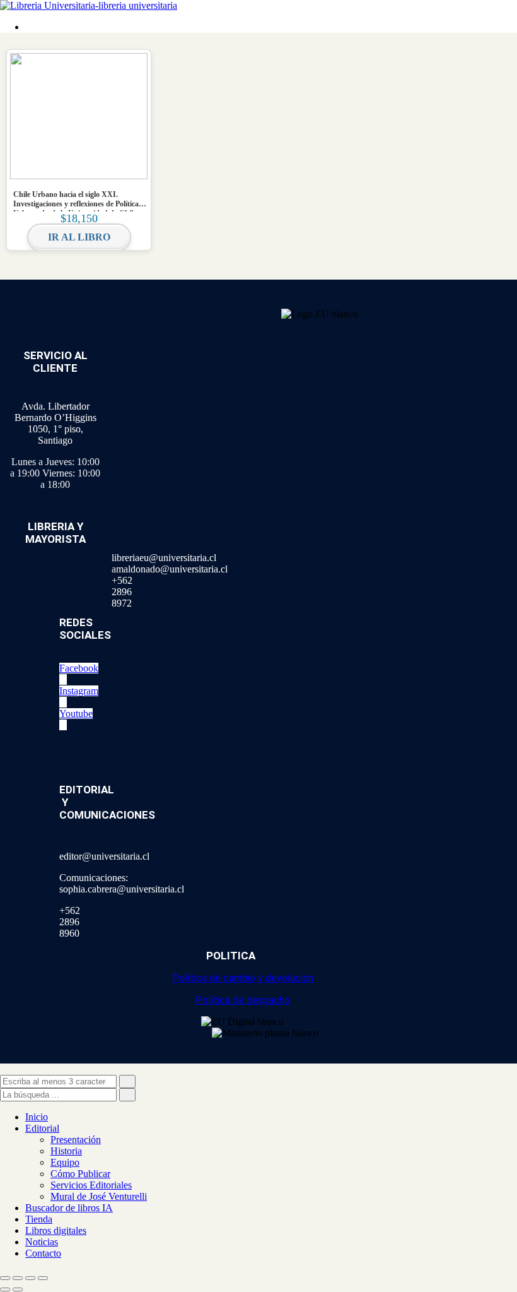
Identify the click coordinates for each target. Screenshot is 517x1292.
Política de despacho (242, 1000)
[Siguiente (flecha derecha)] (18, 1289)
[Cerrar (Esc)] (43, 1278)
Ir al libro (79, 237)
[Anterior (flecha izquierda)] (5, 1289)
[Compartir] (30, 1278)
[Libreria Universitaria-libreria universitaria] (88, 5)
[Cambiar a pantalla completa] (18, 1278)
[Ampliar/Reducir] (5, 1278)
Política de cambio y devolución (242, 978)
